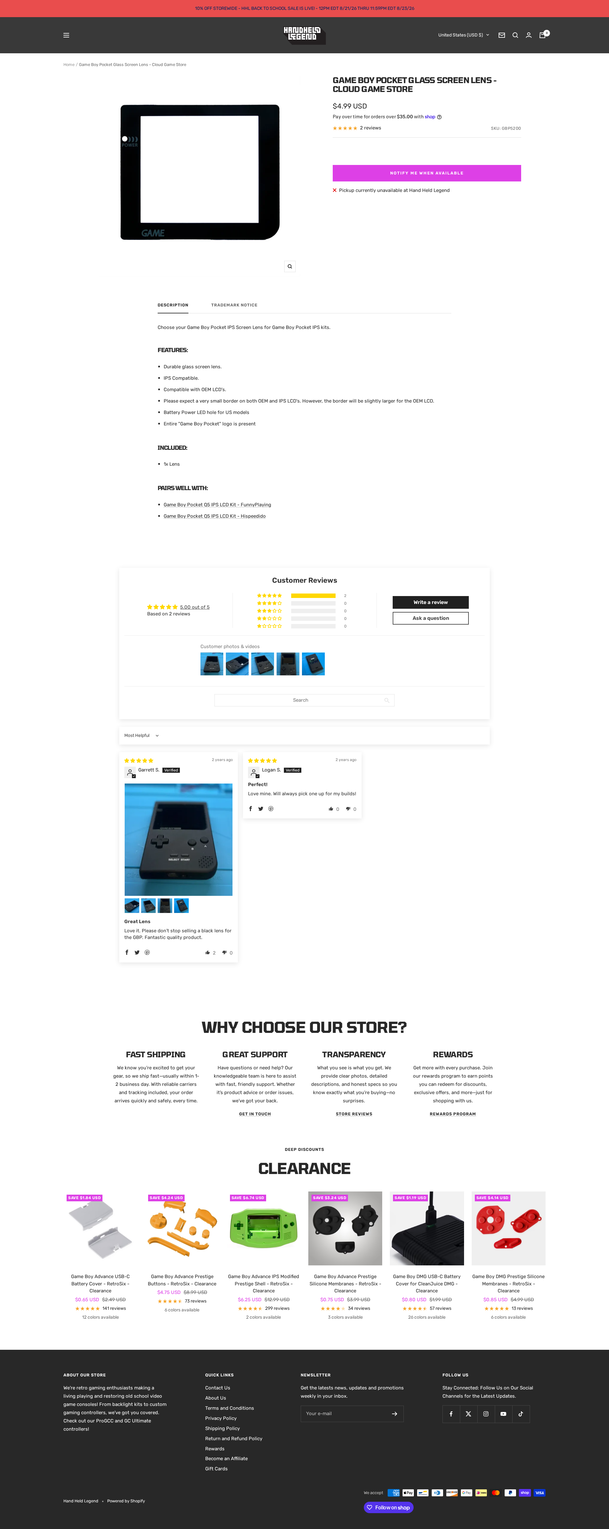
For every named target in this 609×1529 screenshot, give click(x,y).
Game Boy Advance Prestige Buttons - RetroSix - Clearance (182, 1280)
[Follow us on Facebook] (451, 1414)
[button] (270, 596)
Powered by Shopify (126, 1501)
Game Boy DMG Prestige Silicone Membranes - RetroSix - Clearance (508, 1284)
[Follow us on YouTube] (503, 1414)
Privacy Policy (221, 1418)
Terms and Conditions (229, 1408)
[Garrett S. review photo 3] (148, 905)
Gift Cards (216, 1469)
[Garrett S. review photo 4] (165, 905)
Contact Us (217, 1388)
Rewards (215, 1449)
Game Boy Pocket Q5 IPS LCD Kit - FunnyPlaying (217, 505)
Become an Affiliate (226, 1458)
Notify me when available (427, 173)
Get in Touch (255, 1114)
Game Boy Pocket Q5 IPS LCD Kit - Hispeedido (215, 516)
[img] (138, 761)
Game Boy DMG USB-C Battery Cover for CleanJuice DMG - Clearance (427, 1284)
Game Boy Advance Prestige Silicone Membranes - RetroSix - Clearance (345, 1284)
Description (173, 305)
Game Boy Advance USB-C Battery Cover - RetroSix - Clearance (100, 1284)
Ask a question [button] (431, 618)
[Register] (394, 1414)
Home (69, 64)
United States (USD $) (460, 35)
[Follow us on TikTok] (521, 1414)
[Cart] (542, 35)
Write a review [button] (431, 602)
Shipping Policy (222, 1428)
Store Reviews (354, 1114)
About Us (215, 1398)
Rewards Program (453, 1114)
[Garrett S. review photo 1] (178, 839)
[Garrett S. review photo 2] (132, 905)
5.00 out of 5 (195, 607)
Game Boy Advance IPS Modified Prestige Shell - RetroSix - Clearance (263, 1284)
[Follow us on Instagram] (486, 1414)
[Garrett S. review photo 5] (181, 905)
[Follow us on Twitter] (468, 1414)
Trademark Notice (234, 305)
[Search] (515, 35)
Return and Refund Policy (233, 1438)
